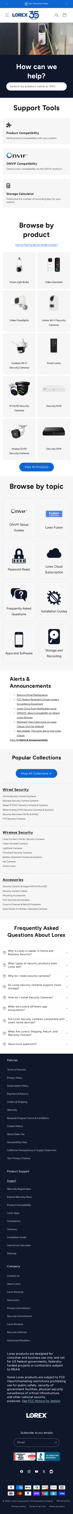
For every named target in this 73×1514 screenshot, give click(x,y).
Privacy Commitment (18, 1308)
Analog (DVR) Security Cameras (19, 451)
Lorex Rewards (15, 1291)
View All (29, 740)
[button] (7, 15)
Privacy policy (19, 1506)
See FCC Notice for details (41, 1401)
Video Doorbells (54, 282)
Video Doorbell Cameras (15, 843)
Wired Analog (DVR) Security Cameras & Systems (28, 809)
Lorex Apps (13, 1213)
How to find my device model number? (36, 244)
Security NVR (53, 406)
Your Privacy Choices (18, 1158)
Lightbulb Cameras (12, 848)
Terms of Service (16, 1069)
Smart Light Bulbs (19, 282)
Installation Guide (16, 1237)
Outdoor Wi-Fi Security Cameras (19, 365)
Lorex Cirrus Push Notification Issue (37, 708)
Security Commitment (19, 1316)
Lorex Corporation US (22, 1501)
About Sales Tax (16, 1134)
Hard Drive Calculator (19, 1245)
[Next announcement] (66, 4)
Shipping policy (57, 1506)
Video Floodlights (19, 320)
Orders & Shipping (17, 1101)
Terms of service (37, 1506)
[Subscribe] (55, 1442)
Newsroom (13, 1300)
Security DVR (53, 448)
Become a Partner (17, 1332)
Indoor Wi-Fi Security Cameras (54, 322)
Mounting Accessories (14, 895)
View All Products (37, 467)
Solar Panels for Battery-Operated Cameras (25, 909)
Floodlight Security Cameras (17, 852)
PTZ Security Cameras (14, 818)
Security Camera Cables (15, 891)
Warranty (12, 1109)
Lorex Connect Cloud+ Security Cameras (23, 839)
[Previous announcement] (6, 4)
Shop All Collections (34, 773)
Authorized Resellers (18, 1340)
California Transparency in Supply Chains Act (31, 1150)
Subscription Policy (17, 1085)
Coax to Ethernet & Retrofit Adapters (22, 904)
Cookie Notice (15, 1126)
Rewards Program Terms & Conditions (28, 1118)
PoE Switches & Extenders (16, 900)
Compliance (13, 1221)
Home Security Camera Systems (19, 796)
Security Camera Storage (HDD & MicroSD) (25, 886)
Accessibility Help (17, 1142)
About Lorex (14, 1283)
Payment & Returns (17, 1093)
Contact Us (13, 1275)
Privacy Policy (14, 1077)
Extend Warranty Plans (19, 1197)
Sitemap (11, 1253)
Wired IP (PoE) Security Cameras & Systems (25, 805)
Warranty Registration (19, 1189)
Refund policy (63, 1501)
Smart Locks (54, 363)
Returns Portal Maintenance (32, 695)
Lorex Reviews (15, 1324)
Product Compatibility (19, 1205)
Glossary (12, 1229)
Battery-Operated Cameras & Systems (22, 857)
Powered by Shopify (43, 1501)
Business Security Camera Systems (20, 800)
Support (11, 1180)
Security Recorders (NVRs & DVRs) (20, 814)
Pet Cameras (9, 861)
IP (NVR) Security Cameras (19, 408)
